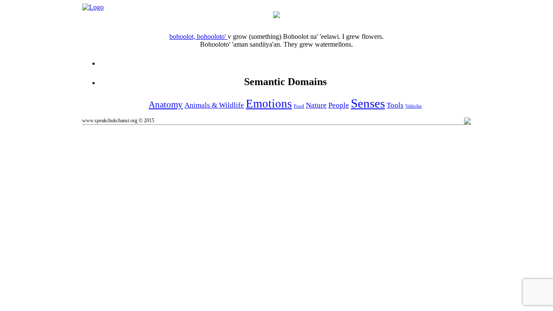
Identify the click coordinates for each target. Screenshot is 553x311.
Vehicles (413, 106)
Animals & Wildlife (214, 105)
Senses (368, 103)
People (338, 105)
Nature (316, 105)
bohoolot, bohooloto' (198, 36)
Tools (395, 105)
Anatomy (166, 104)
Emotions (269, 103)
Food (299, 106)
